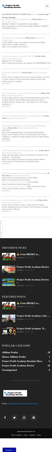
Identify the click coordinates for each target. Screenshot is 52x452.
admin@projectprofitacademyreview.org (22, 404)
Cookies (38, 435)
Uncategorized (9, 370)
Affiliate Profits (10, 352)
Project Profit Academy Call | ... (33, 315)
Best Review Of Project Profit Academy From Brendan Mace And (23, 116)
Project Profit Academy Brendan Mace (22, 361)
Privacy (25, 435)
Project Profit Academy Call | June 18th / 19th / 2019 (18, 56)
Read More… (7, 84)
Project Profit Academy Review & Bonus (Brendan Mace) (20, 150)
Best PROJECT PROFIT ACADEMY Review (17, 19)
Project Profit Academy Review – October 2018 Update (19, 200)
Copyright (32, 435)
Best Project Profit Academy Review (13, 38)
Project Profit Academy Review (12, 59)
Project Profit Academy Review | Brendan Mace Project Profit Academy (24, 173)
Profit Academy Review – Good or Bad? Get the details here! (21, 93)
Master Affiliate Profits (14, 356)
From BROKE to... (29, 254)
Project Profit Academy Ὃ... (31, 328)
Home (34, 14)
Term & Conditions (16, 435)
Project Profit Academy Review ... (33, 281)
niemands (20, 257)
